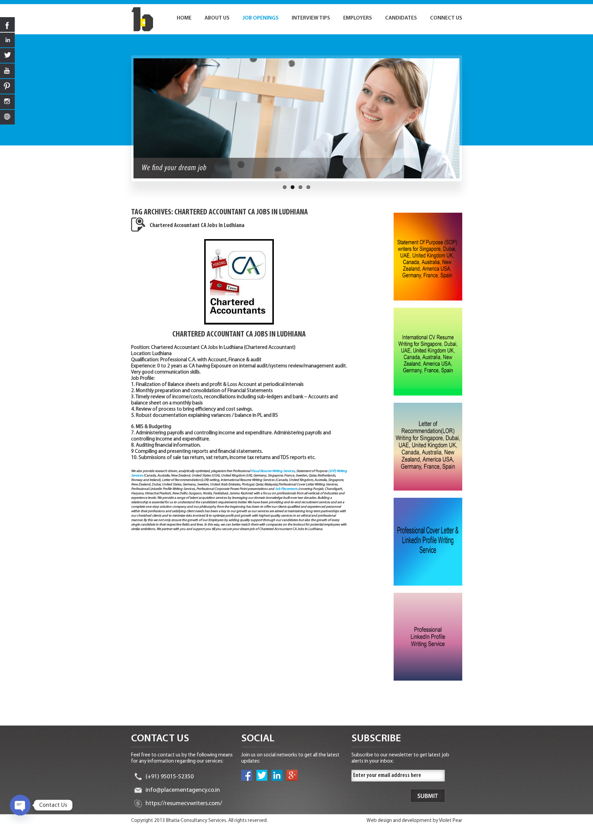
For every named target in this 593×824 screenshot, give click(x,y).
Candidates (401, 18)
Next (466, 122)
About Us (217, 18)
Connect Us (446, 18)
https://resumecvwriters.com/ (184, 804)
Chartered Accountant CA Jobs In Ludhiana (197, 226)
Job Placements (286, 489)
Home (184, 18)
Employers (357, 18)
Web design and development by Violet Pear (414, 820)
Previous (127, 122)
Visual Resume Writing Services (273, 471)
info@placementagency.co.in (183, 790)
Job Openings (261, 18)
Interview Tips (311, 18)
